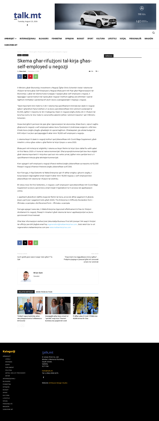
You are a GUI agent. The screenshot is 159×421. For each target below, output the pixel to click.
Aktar (25, 52)
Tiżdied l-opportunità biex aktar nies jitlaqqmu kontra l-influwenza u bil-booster (29, 318)
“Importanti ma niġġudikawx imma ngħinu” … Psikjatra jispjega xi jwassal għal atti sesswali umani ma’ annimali (81, 259)
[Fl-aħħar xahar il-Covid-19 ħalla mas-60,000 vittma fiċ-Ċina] (85, 305)
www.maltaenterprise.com (60, 227)
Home (19, 52)
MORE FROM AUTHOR (44, 292)
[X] (25, 76)
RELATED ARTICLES (26, 292)
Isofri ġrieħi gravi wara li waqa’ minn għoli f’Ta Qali (34, 258)
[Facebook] (27, 25)
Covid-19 (25, 55)
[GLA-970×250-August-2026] (105, 16)
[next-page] (22, 325)
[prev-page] (18, 325)
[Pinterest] (30, 76)
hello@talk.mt (47, 371)
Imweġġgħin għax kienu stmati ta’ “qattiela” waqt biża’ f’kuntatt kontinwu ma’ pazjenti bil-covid (57, 318)
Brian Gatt (22, 71)
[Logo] (27, 16)
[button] (153, 32)
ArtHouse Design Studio (58, 383)
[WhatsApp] (35, 76)
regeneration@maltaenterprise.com (62, 224)
